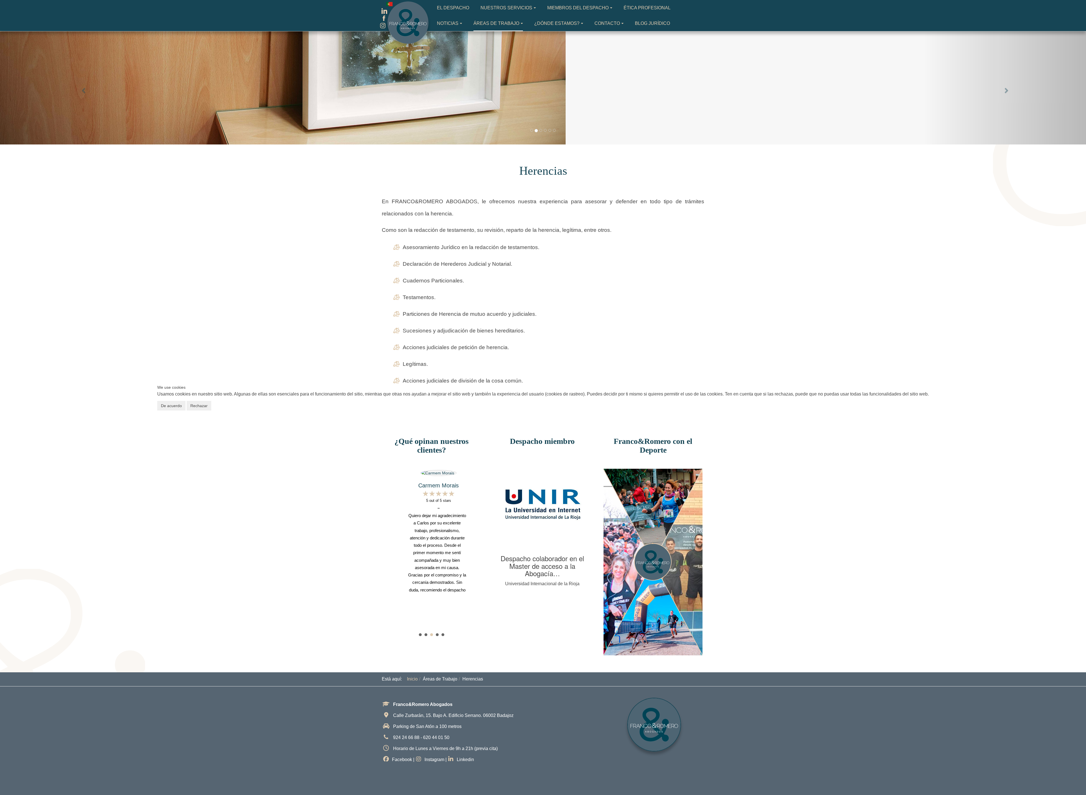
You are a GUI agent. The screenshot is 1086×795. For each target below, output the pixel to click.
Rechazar (199, 405)
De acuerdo (171, 405)
